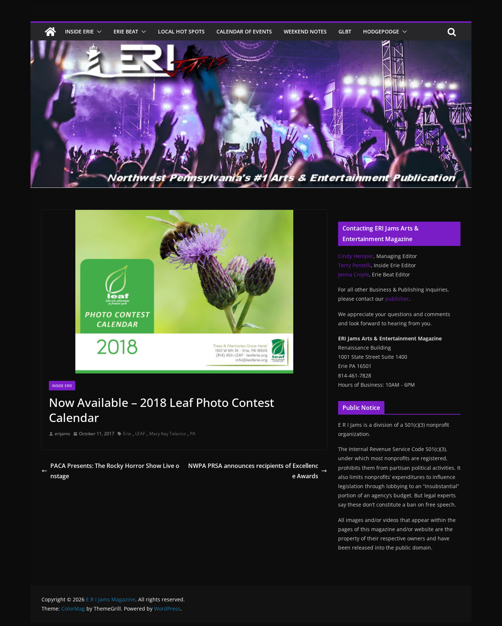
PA (193, 433)
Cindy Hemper (355, 256)
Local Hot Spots (181, 31)
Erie (127, 433)
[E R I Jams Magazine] (50, 31)
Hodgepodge (381, 31)
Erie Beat (126, 31)
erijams (62, 433)
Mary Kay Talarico (167, 433)
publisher (397, 298)
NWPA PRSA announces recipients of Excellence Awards (253, 471)
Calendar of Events (244, 31)
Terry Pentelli (354, 265)
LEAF (140, 433)
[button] (98, 31)
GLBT (344, 31)
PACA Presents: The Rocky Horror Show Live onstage (114, 471)
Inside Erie (79, 31)
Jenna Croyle (353, 274)
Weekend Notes (305, 31)
